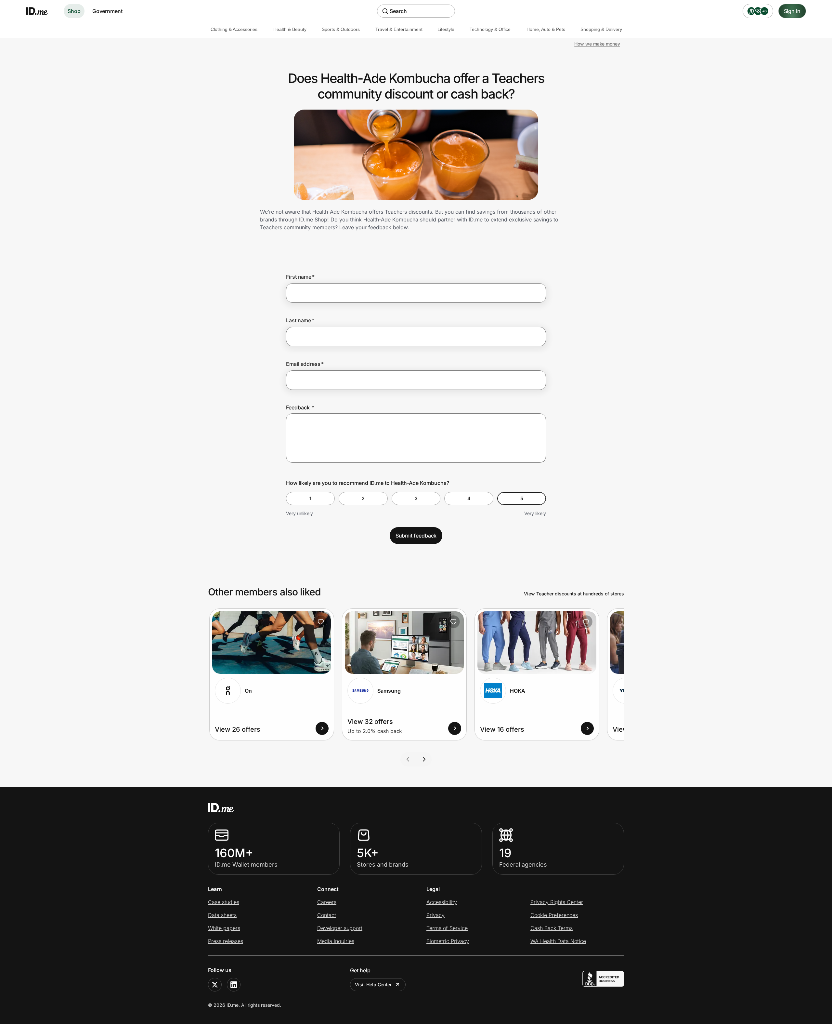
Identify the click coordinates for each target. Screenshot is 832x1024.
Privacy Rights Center (556, 902)
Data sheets (222, 915)
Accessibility (441, 902)
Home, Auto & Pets (545, 29)
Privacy (435, 915)
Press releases (225, 941)
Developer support (339, 928)
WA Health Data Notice (558, 941)
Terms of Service (447, 928)
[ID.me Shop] (41, 11)
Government (107, 11)
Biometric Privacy (447, 941)
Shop (74, 11)
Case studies (223, 902)
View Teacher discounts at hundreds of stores (574, 593)
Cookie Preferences (554, 915)
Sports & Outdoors (341, 29)
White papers (224, 928)
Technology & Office (490, 29)
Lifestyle (445, 29)
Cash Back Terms (551, 928)
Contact (326, 915)
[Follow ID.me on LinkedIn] (233, 984)
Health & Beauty (289, 29)
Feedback (300, 407)
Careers (326, 902)
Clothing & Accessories (234, 29)
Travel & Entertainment (398, 29)
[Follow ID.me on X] (215, 984)
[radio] (310, 498)
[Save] (320, 621)
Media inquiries (335, 941)
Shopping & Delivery (601, 29)
